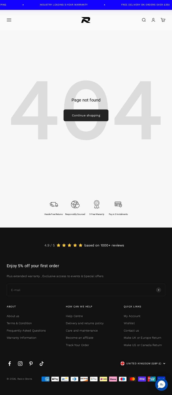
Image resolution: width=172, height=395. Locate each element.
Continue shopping (86, 115)
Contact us (131, 330)
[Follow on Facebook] (9, 363)
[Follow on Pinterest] (31, 363)
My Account (132, 316)
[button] (161, 384)
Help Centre (74, 316)
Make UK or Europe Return (142, 337)
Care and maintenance (82, 330)
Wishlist (129, 323)
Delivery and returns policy (85, 323)
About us (13, 316)
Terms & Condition (19, 323)
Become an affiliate (79, 337)
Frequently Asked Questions (26, 330)
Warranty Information (21, 337)
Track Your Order (77, 345)
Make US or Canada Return (143, 345)
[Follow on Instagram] (20, 363)
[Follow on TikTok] (41, 363)
